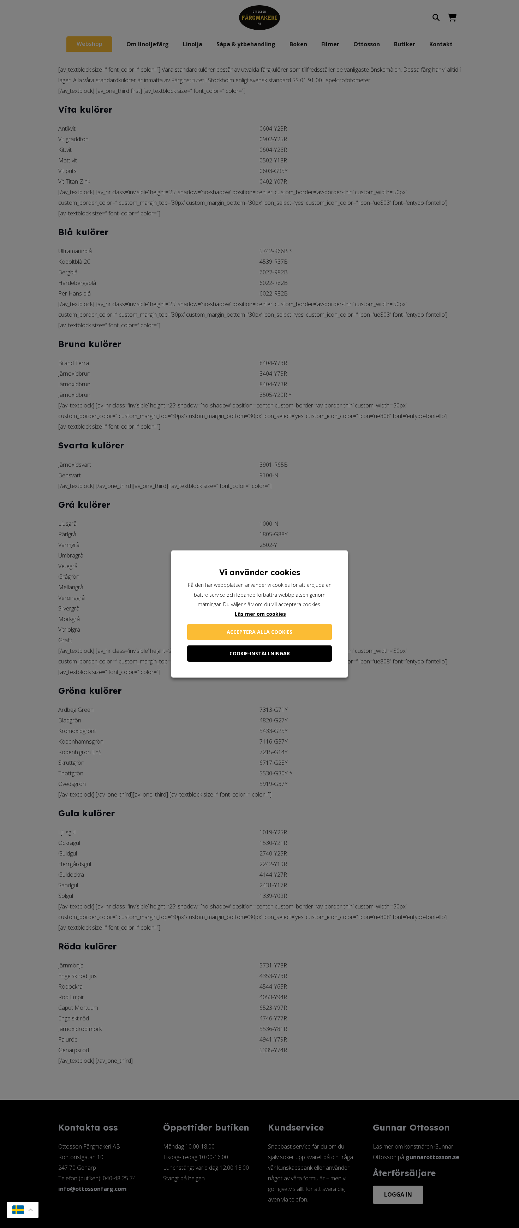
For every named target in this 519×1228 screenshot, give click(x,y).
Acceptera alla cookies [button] (259, 631)
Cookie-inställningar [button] (259, 653)
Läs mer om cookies (260, 613)
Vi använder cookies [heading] (259, 572)
